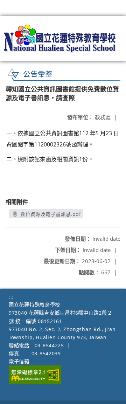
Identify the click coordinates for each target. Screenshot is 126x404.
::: (11, 296)
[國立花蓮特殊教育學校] (60, 38)
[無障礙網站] (35, 382)
